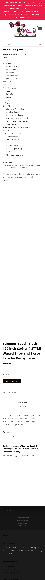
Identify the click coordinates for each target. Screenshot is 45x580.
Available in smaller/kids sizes (17, 118)
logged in (18, 455)
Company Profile (22, 517)
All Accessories (11, 136)
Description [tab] (22, 402)
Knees (8, 97)
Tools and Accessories (12, 133)
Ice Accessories (11, 69)
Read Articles (22, 523)
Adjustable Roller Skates (15, 109)
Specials (6, 130)
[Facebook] (3, 510)
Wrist (7, 103)
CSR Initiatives (22, 520)
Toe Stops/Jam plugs (13, 148)
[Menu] (4, 29)
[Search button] (40, 44)
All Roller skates (12, 112)
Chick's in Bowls (12, 139)
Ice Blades (9, 72)
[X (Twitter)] (7, 510)
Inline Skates (8, 81)
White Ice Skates (12, 78)
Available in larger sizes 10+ (14, 54)
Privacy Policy (8, 566)
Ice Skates (7, 63)
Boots (5, 60)
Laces (14, 392)
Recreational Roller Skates (16, 121)
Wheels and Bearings (14, 155)
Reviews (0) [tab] (22, 407)
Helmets (9, 94)
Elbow (7, 91)
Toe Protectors (11, 145)
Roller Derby (10, 124)
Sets (7, 100)
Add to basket (11, 381)
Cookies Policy (9, 569)
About (5, 535)
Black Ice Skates (12, 66)
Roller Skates (8, 106)
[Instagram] (11, 510)
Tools (7, 152)
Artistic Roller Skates (14, 115)
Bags (5, 57)
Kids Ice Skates (11, 75)
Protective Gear (9, 88)
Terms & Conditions (11, 572)
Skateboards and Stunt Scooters (16, 127)
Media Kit (22, 526)
